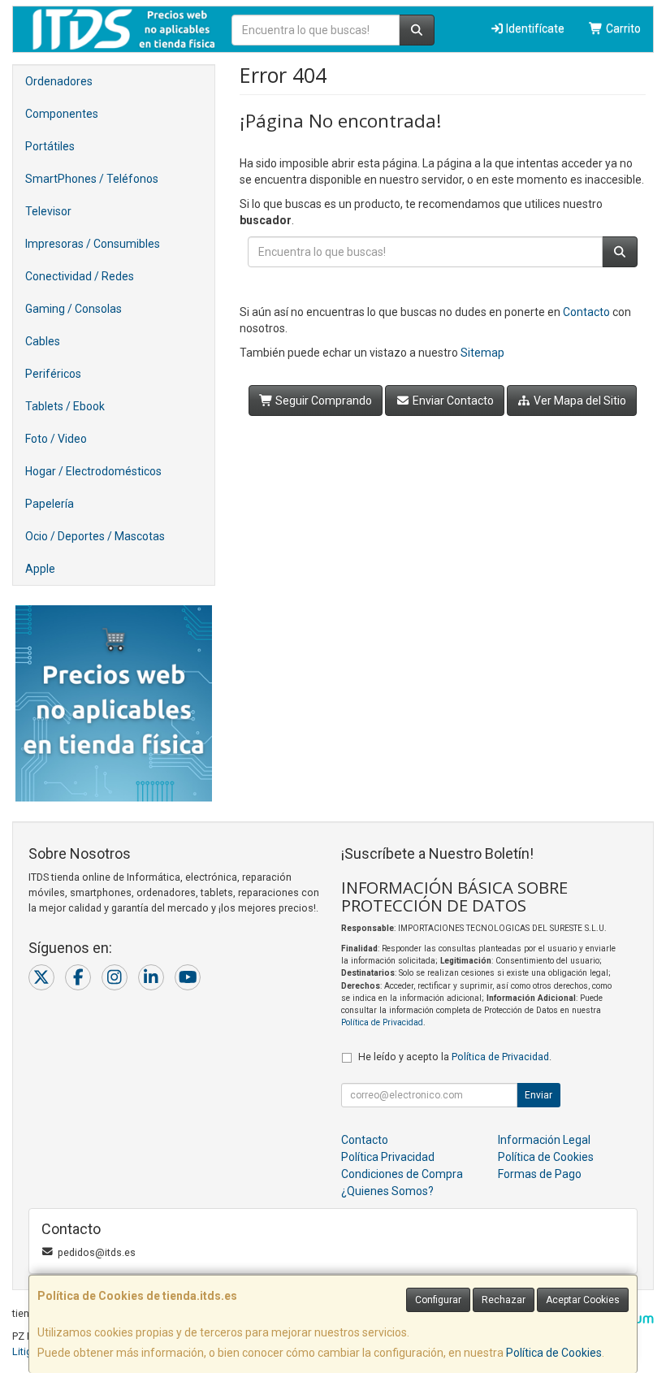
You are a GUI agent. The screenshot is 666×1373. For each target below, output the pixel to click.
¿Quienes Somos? (387, 1191)
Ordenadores (59, 81)
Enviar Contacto (452, 400)
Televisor (48, 211)
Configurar (438, 1300)
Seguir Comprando (322, 400)
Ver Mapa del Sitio (578, 400)
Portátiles (50, 146)
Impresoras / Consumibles (92, 243)
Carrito (622, 28)
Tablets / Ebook (65, 406)
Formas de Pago (540, 1173)
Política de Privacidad (382, 1022)
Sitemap (482, 352)
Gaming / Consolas (73, 308)
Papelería (49, 503)
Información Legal (544, 1139)
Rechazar (503, 1300)
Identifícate (534, 28)
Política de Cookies (554, 1352)
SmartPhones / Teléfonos (91, 178)
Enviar (538, 1095)
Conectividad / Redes (79, 276)
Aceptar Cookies (583, 1300)
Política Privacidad (388, 1156)
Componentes (61, 113)
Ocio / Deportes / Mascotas (95, 536)
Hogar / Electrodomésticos (93, 471)
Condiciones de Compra (402, 1173)
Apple (40, 568)
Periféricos (53, 373)
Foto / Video (56, 438)
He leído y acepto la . (454, 1056)
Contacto (586, 311)
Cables (42, 341)
